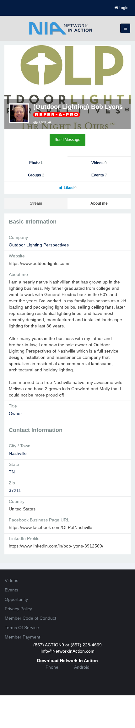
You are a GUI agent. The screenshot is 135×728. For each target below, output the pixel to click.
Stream (36, 203)
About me (99, 203)
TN (12, 471)
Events (99, 175)
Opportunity (16, 599)
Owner (15, 413)
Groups (36, 175)
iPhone (51, 667)
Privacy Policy (18, 608)
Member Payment (22, 636)
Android (81, 667)
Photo (36, 162)
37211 (15, 490)
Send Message (67, 140)
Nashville (18, 453)
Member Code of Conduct (30, 618)
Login (123, 8)
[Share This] (49, 123)
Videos (99, 163)
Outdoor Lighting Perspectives (39, 244)
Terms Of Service (22, 627)
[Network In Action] (60, 28)
